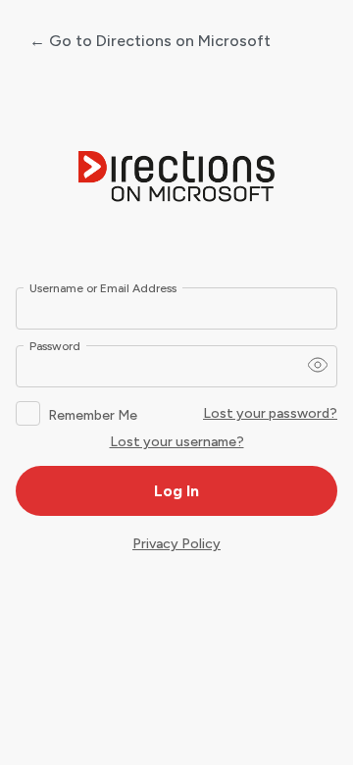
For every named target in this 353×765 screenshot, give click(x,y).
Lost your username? (177, 442)
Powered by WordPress (176, 177)
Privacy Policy (176, 544)
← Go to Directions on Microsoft (150, 40)
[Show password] (317, 364)
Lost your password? (270, 413)
